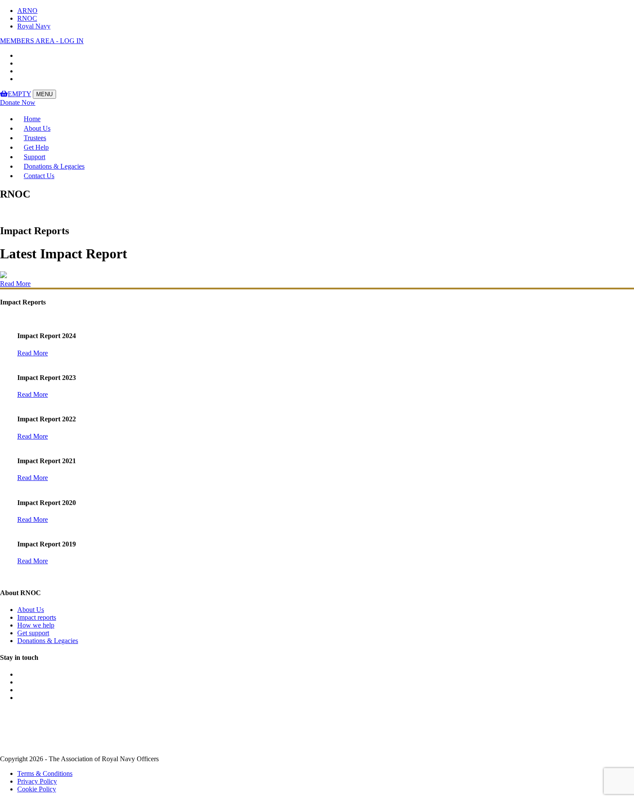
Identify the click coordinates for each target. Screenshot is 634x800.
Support (34, 156)
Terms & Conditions (44, 773)
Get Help (36, 147)
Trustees (35, 137)
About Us (37, 128)
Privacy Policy (37, 781)
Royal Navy (33, 26)
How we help (35, 625)
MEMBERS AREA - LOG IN (42, 40)
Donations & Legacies (54, 166)
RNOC (27, 18)
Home (32, 118)
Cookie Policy (36, 789)
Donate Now (17, 102)
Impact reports (36, 617)
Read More (15, 283)
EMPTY (19, 93)
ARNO (27, 10)
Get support (33, 633)
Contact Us (39, 175)
